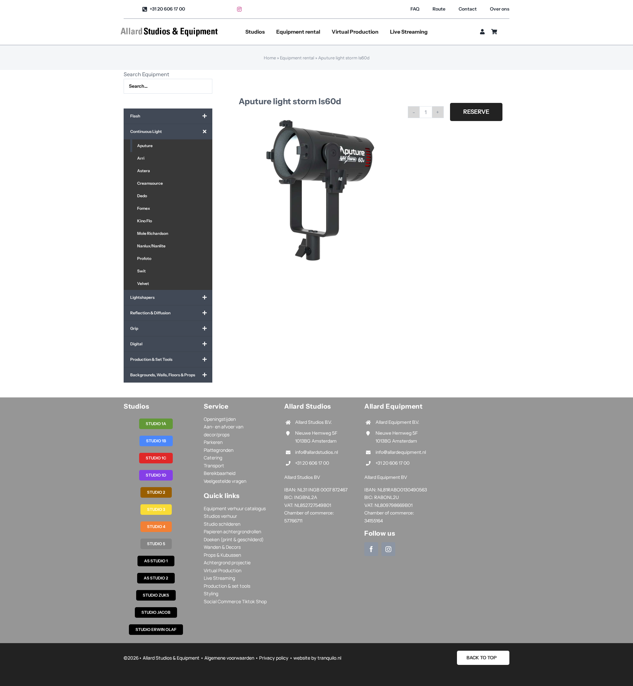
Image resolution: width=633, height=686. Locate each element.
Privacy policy (273, 658)
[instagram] (239, 9)
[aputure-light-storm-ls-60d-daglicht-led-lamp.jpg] (318, 190)
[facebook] (371, 549)
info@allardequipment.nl (401, 452)
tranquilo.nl (329, 658)
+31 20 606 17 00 (312, 463)
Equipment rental (297, 57)
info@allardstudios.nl (316, 452)
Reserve (476, 111)
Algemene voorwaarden (229, 658)
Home (270, 57)
